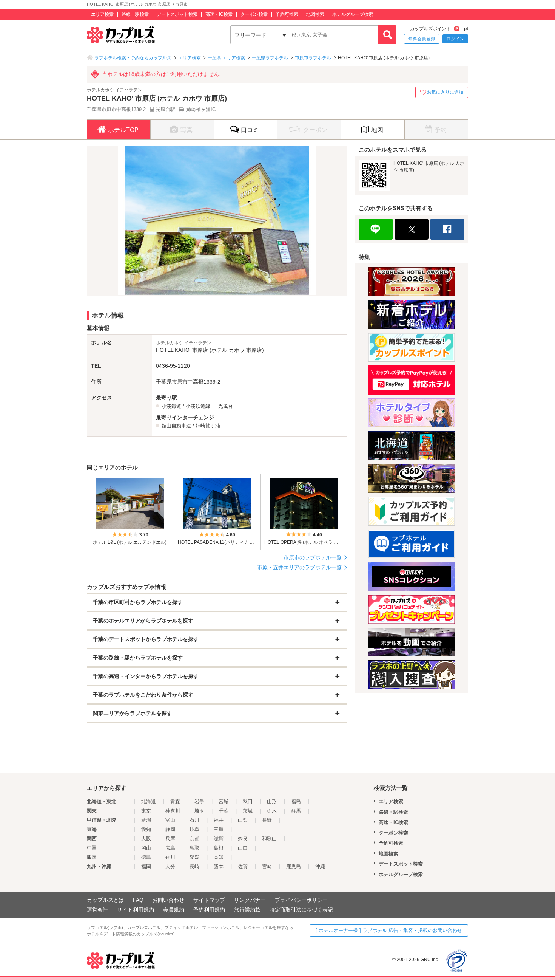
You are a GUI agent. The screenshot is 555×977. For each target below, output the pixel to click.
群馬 (296, 811)
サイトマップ (209, 900)
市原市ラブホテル (313, 57)
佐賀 (243, 866)
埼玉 (199, 811)
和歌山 (269, 838)
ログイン (455, 39)
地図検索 (315, 14)
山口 (243, 848)
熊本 (219, 866)
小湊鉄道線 (198, 406)
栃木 (272, 811)
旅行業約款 (247, 910)
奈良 (243, 838)
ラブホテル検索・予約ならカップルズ (132, 57)
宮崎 (267, 866)
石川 (194, 820)
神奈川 (172, 811)
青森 (175, 801)
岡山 (146, 848)
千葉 (223, 811)
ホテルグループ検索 (352, 14)
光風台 (225, 406)
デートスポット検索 (177, 14)
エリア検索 (102, 14)
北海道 (148, 801)
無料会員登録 (421, 39)
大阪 (146, 838)
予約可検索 (287, 14)
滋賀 (219, 838)
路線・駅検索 (135, 14)
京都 (194, 838)
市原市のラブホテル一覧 (313, 557)
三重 (219, 829)
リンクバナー (250, 900)
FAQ (138, 900)
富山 (170, 820)
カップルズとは (105, 900)
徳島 (146, 857)
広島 (170, 848)
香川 (170, 857)
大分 (170, 866)
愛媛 (194, 857)
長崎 (194, 866)
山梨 (243, 820)
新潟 (146, 820)
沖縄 (320, 866)
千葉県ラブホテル (270, 57)
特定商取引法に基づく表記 (301, 910)
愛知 (146, 829)
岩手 (199, 801)
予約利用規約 (209, 910)
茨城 (248, 811)
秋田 (248, 801)
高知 (219, 857)
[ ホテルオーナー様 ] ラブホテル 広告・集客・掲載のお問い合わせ (389, 930)
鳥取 (194, 848)
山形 (272, 801)
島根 (219, 848)
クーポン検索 (254, 14)
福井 (219, 820)
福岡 (146, 866)
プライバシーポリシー (301, 900)
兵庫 (170, 838)
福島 (296, 801)
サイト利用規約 (135, 910)
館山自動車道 (176, 426)
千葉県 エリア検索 (226, 57)
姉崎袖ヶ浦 (208, 426)
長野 (267, 820)
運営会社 (97, 910)
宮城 (223, 801)
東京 (146, 811)
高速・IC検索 (219, 14)
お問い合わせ (168, 900)
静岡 (170, 829)
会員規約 (173, 910)
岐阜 (194, 829)
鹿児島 (293, 866)
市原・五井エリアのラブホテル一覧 (299, 567)
